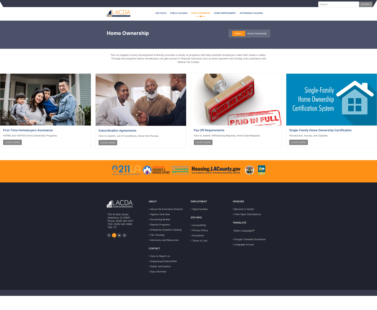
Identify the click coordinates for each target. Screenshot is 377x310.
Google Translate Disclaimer (250, 239)
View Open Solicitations (247, 214)
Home (238, 33)
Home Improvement (225, 13)
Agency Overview (160, 214)
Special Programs (160, 224)
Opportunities (200, 209)
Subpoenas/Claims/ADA (163, 261)
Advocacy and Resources (164, 240)
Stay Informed (158, 271)
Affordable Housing (251, 13)
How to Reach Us (160, 256)
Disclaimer (198, 235)
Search (366, 4)
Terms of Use (199, 240)
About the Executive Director (166, 209)
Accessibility (199, 225)
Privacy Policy (200, 230)
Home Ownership (200, 13)
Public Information (160, 266)
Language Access (244, 244)
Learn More (12, 142)
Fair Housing (157, 234)
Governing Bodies (160, 219)
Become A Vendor (244, 209)
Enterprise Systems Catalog (165, 229)
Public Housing (178, 13)
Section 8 (161, 13)
